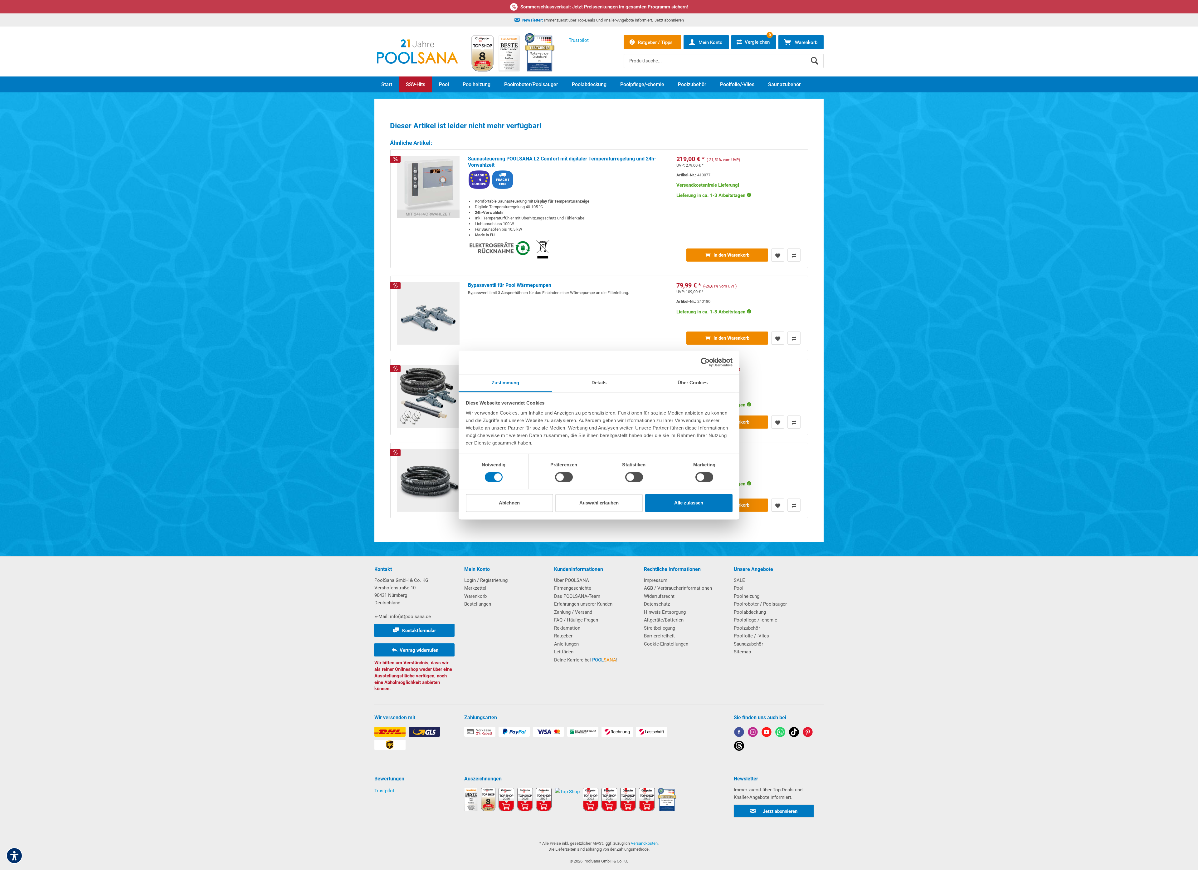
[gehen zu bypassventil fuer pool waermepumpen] (599, 313)
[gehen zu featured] (766, 733)
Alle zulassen (688, 503)
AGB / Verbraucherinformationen (678, 588)
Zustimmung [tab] (505, 382)
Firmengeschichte (572, 588)
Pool (738, 588)
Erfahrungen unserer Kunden (583, 604)
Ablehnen (509, 503)
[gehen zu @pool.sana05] (739, 746)
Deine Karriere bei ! (585, 660)
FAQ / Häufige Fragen (576, 620)
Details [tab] (599, 382)
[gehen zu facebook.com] (739, 733)
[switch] (564, 477)
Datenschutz (657, 604)
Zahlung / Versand (573, 612)
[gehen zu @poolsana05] (794, 733)
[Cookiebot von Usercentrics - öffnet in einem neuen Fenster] (705, 362)
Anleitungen (566, 644)
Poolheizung (746, 596)
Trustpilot (384, 791)
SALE (739, 580)
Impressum (655, 580)
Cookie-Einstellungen (666, 644)
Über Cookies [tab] (693, 382)
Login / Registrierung (486, 580)
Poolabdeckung (750, 612)
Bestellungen (477, 604)
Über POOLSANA (571, 580)
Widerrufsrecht (659, 596)
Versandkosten (644, 843)
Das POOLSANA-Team (577, 596)
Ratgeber (563, 636)
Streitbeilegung (659, 628)
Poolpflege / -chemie (755, 620)
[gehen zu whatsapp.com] (780, 733)
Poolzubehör (747, 628)
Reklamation (567, 628)
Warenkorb (475, 596)
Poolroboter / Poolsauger (760, 604)
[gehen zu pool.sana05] (753, 733)
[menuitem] (724, 56)
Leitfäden (563, 652)
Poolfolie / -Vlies (751, 636)
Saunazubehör (748, 644)
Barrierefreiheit (659, 636)
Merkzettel (475, 588)
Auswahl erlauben (599, 503)
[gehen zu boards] (807, 733)
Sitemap (742, 652)
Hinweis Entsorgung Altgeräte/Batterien (665, 616)
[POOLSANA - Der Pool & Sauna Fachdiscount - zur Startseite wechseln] (417, 51)
